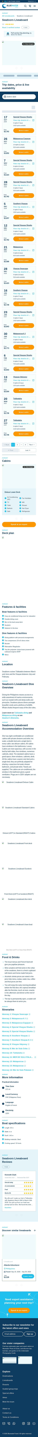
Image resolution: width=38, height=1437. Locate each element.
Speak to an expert (19, 524)
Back (7, 445)
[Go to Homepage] (10, 6)
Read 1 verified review (11, 27)
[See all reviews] (2, 1)
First (11, 450)
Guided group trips (10, 1389)
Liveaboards (8, 1380)
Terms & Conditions (11, 1417)
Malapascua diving (9, 715)
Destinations (8, 1376)
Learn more (27, 1276)
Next (31, 445)
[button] (22, 117)
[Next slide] (21, 519)
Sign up (30, 1334)
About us (31, 1)
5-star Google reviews (12, 1)
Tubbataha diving (21, 713)
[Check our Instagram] (23, 1423)
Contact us (7, 1413)
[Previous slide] (16, 519)
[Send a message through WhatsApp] (14, 1423)
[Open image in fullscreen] (19, 792)
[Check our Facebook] (28, 1423)
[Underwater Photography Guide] (25, 1360)
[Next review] (21, 1215)
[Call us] (9, 1423)
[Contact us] (30, 6)
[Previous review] (16, 1215)
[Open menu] (35, 6)
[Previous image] (16, 68)
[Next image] (21, 68)
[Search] (25, 6)
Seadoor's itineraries (10, 718)
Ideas (5, 1397)
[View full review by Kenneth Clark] (19, 1191)
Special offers (8, 1393)
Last (26, 450)
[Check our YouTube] (33, 1423)
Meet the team (8, 1402)
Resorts (6, 1385)
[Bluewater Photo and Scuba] (9, 1360)
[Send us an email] (4, 1423)
